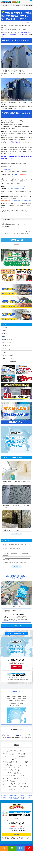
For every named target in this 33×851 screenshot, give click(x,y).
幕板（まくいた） (7, 773)
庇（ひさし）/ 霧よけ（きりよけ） (11, 770)
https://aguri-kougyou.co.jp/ (8, 169)
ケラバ (15, 780)
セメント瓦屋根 (24, 761)
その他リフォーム (7, 358)
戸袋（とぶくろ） (7, 772)
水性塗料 (5, 754)
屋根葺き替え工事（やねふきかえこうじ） (13, 766)
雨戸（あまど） (18, 772)
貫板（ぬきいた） (7, 780)
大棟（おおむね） (22, 783)
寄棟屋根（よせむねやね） (9, 781)
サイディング (20, 751)
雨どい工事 (6, 336)
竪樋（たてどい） (24, 786)
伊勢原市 (11, 701)
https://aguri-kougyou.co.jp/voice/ (16, 188)
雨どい (5, 777)
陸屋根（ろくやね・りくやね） (10, 761)
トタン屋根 (24, 762)
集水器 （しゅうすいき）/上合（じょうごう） (14, 775)
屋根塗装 (5, 330)
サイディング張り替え (8, 355)
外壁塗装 (5, 327)
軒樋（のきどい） (13, 786)
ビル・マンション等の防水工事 (11, 361)
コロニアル (12, 789)
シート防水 (14, 758)
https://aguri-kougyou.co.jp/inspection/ (21, 200)
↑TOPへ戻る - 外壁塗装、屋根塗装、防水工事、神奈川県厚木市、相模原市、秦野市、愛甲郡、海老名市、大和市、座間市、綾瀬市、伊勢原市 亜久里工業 (16, 797)
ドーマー (27, 784)
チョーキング (13, 750)
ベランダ (13, 756)
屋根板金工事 (6, 346)
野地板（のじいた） (8, 769)
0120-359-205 (14, 174)
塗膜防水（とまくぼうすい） (10, 759)
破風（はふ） (17, 778)
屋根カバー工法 (7, 342)
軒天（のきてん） (7, 778)
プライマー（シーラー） (9, 751)
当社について (17, 625)
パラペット (6, 788)
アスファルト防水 (22, 756)
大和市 (15, 698)
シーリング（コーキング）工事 (17, 754)
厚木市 (8, 696)
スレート (5, 789)
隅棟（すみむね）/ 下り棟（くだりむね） (13, 784)
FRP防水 (13, 788)
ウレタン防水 (6, 758)
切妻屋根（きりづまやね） (9, 783)
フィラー (21, 750)
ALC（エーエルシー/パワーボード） (11, 753)
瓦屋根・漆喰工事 (7, 339)
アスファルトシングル (23, 788)
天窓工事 (5, 352)
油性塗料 (25, 753)
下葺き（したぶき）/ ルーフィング (11, 767)
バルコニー (6, 756)
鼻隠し (5, 786)
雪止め (27, 766)
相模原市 (14, 696)
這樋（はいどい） (18, 773)
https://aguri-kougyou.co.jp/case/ (16, 186)
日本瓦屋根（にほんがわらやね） (11, 762)
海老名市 (9, 698)
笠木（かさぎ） (19, 769)
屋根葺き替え (6, 349)
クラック (5, 750)
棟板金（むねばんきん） (15, 777)
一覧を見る (17, 533)
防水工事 (5, 333)
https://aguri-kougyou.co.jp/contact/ (18, 212)
